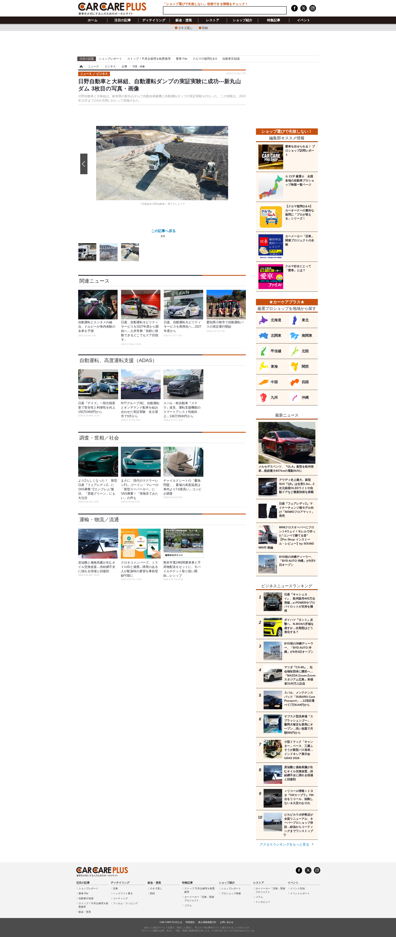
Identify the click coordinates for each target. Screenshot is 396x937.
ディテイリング (153, 20)
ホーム (93, 20)
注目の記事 (122, 20)
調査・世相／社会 (99, 438)
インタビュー (263, 901)
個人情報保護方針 (207, 922)
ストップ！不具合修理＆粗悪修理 (149, 58)
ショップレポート (110, 58)
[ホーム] (80, 66)
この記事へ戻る (163, 233)
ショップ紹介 (242, 20)
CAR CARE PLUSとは (171, 922)
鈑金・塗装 (184, 20)
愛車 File (181, 58)
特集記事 (273, 20)
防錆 (205, 27)
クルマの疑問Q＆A (205, 58)
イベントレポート (300, 893)
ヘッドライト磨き (123, 893)
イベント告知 (297, 888)
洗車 (115, 888)
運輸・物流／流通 (99, 519)
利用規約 (190, 922)
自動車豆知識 (231, 58)
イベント (303, 20)
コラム (188, 905)
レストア (212, 20)
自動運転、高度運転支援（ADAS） (118, 360)
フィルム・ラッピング (125, 903)
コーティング (120, 898)
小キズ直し (185, 27)
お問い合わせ (226, 922)
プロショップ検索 (231, 893)
